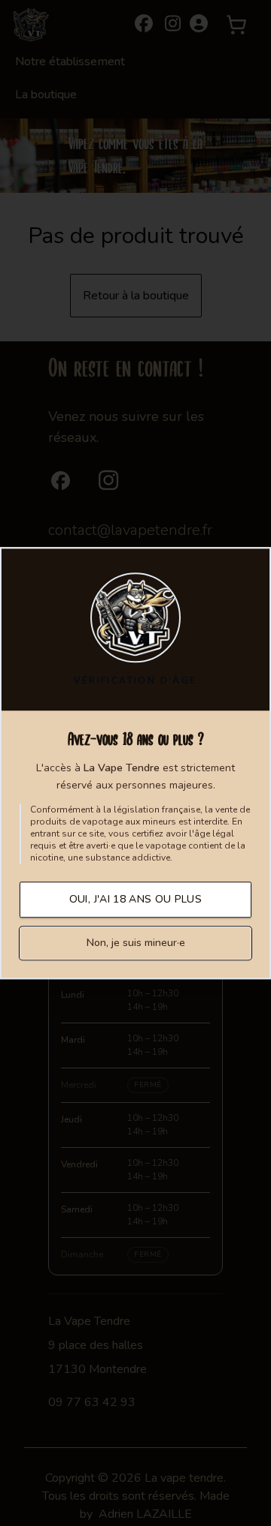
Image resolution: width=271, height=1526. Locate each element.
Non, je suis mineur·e (136, 943)
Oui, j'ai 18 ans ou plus (135, 899)
